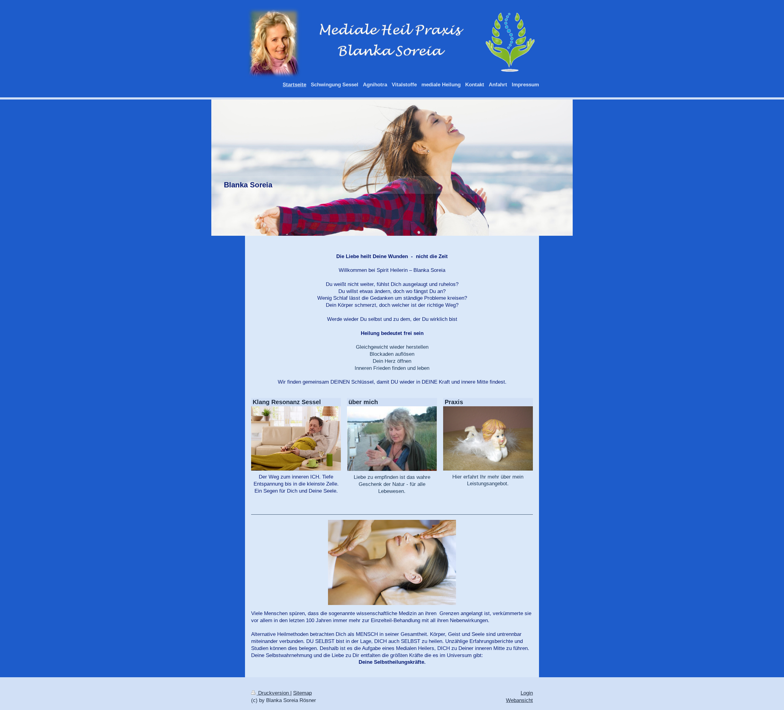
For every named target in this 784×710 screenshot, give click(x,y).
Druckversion (273, 693)
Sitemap (302, 693)
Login (527, 693)
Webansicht (519, 700)
